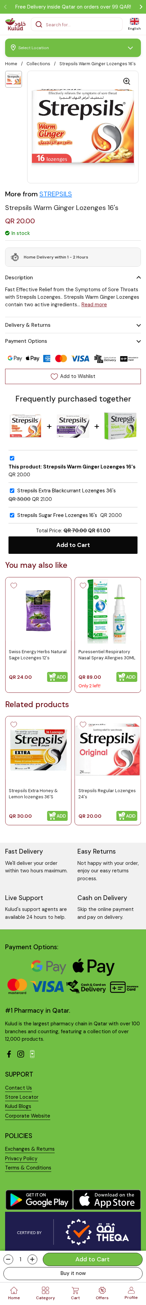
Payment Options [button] (26, 341)
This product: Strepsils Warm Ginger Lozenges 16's (71, 467)
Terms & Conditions (28, 1167)
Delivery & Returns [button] (28, 325)
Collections (38, 64)
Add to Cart (73, 545)
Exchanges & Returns (30, 1149)
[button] (8, 1259)
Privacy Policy (21, 1158)
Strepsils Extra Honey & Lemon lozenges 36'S (33, 794)
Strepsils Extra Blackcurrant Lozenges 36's (66, 491)
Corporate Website (27, 1115)
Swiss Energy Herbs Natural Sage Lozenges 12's (38, 654)
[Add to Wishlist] (13, 585)
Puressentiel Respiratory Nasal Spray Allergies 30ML (106, 654)
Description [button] (19, 277)
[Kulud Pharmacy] (15, 24)
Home (11, 64)
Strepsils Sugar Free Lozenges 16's (57, 515)
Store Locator (21, 1097)
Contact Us (18, 1087)
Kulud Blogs (18, 1106)
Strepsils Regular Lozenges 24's (107, 794)
